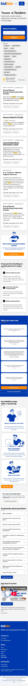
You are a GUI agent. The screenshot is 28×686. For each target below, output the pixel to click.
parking (21, 122)
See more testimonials (14, 391)
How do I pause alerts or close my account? (12, 560)
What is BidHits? (7, 513)
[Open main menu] (27, 3)
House (5, 215)
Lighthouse (7, 59)
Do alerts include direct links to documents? (11, 529)
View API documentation (10, 501)
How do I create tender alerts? (11, 524)
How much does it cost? (9, 572)
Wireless (6, 56)
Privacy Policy (22, 680)
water (11, 187)
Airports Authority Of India (13, 117)
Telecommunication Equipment (12, 53)
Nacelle (18, 67)
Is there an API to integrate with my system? (12, 554)
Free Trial (21, 3)
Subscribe (3, 655)
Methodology (21, 79)
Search (14, 37)
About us (3, 651)
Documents (8, 106)
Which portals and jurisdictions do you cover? (12, 566)
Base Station (16, 45)
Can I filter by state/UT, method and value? (13, 536)
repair (4, 149)
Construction (6, 122)
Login (2, 653)
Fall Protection (8, 67)
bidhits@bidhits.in (7, 640)
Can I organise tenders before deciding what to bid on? (11, 542)
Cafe (12, 48)
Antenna (6, 45)
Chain (14, 216)
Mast (5, 48)
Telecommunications (10, 51)
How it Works (4, 649)
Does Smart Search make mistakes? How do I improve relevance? (13, 548)
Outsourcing (6, 147)
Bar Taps (6, 72)
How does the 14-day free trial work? (11, 519)
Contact (4, 638)
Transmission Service (10, 69)
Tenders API (5, 497)
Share (16, 106)
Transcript (4, 613)
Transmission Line (9, 61)
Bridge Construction (9, 75)
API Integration (4, 666)
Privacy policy (4, 664)
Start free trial (14, 254)
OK (14, 682)
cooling (5, 182)
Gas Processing (8, 64)
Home (2, 647)
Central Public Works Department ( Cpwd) (11, 143)
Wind (14, 56)
